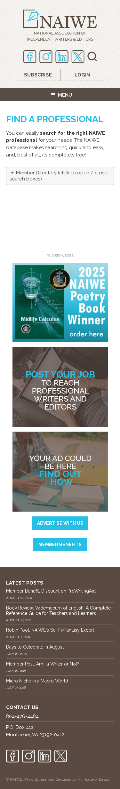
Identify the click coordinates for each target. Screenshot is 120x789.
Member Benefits (60, 544)
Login (82, 75)
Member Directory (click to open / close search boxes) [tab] (58, 176)
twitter (77, 56)
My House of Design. (94, 779)
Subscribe (38, 75)
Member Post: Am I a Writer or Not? (42, 663)
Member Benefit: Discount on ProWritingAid (51, 591)
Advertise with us (60, 523)
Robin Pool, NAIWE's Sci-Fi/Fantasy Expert (50, 630)
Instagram (45, 56)
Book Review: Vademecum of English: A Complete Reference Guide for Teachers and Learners (58, 610)
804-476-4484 (22, 716)
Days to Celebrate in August (35, 647)
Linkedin (61, 56)
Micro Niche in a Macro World (37, 680)
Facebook (29, 56)
